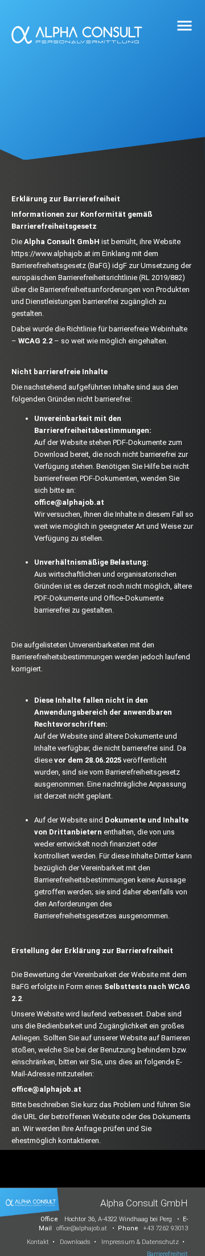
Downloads (75, 1242)
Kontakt (38, 1242)
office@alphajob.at (81, 1228)
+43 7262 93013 (165, 1228)
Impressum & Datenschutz (140, 1242)
